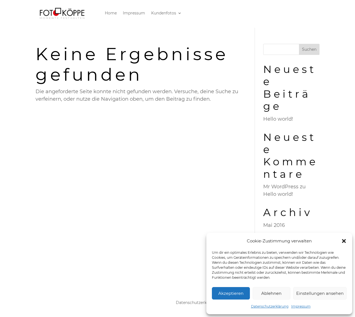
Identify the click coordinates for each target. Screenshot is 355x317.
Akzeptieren (231, 293)
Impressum (301, 306)
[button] (344, 241)
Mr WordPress (280, 187)
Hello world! (278, 119)
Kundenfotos (163, 13)
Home (111, 13)
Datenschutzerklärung (269, 306)
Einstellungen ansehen (320, 293)
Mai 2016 (274, 225)
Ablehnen (271, 293)
